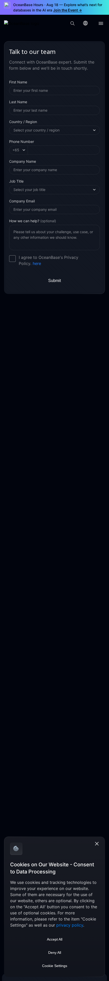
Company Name (22, 161)
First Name (18, 82)
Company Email (22, 201)
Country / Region (23, 122)
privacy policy (69, 925)
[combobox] (52, 130)
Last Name (18, 102)
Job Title (16, 181)
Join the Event (67, 10)
